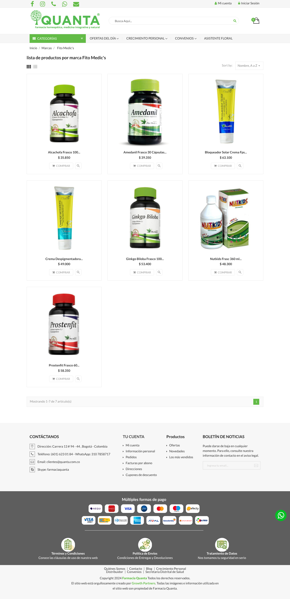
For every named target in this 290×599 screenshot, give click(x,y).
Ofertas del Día (103, 38)
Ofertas (174, 445)
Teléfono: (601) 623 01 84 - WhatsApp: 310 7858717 (73, 454)
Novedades (177, 451)
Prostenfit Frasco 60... (64, 365)
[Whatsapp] (65, 4)
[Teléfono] (54, 4)
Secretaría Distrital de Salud (164, 572)
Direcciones (134, 469)
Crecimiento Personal (145, 38)
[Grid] (29, 66)
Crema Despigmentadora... (64, 259)
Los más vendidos (181, 457)
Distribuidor (114, 572)
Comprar (63, 165)
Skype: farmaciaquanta (53, 469)
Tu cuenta (134, 436)
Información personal (140, 451)
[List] (35, 66)
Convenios (184, 38)
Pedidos (131, 457)
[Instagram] (43, 4)
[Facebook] (33, 4)
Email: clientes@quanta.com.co (58, 462)
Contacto (135, 568)
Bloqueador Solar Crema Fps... (226, 152)
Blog (149, 568)
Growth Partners (143, 583)
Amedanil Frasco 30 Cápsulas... (145, 152)
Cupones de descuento (141, 475)
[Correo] (76, 4)
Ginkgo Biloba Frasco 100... (145, 259)
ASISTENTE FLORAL (218, 38)
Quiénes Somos (114, 568)
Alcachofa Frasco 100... (64, 152)
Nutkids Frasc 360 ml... (226, 259)
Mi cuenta (132, 445)
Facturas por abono (139, 463)
